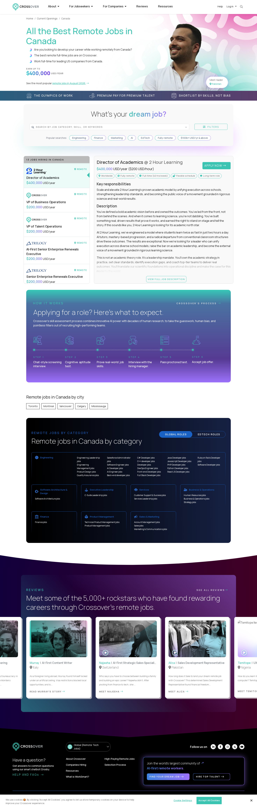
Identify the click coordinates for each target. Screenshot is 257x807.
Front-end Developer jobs (149, 471)
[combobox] (102, 126)
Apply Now (213, 165)
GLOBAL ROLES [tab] (176, 434)
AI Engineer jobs (114, 471)
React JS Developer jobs (178, 471)
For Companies (113, 6)
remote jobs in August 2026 (69, 83)
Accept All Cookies (209, 800)
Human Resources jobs (195, 495)
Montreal (48, 406)
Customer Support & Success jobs (150, 495)
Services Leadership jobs (145, 498)
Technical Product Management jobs (102, 522)
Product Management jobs (97, 525)
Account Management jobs (147, 522)
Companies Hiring (76, 764)
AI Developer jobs (115, 468)
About (52, 6)
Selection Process (115, 764)
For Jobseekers (79, 6)
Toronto (33, 406)
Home (29, 18)
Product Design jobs (86, 471)
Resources (165, 6)
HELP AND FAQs (26, 775)
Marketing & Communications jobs (150, 529)
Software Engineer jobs (118, 464)
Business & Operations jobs (196, 498)
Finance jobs (41, 522)
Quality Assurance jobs (88, 475)
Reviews (142, 6)
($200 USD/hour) (141, 169)
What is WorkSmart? (77, 776)
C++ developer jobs (146, 461)
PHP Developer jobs (176, 464)
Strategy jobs (190, 502)
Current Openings (47, 18)
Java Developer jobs (176, 457)
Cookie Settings (183, 800)
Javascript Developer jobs (179, 461)
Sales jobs (138, 525)
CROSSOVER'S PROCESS (197, 303)
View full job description (166, 279)
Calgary (81, 406)
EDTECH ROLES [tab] (209, 434)
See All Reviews (211, 590)
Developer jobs (144, 464)
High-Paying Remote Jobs (120, 758)
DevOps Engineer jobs (147, 468)
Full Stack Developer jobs (148, 475)
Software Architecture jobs (47, 498)
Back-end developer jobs (118, 475)
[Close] (251, 800)
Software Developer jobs (209, 464)
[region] (128, 801)
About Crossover (76, 758)
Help (220, 6)
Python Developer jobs (177, 468)
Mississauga (98, 406)
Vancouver (65, 406)
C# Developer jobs (146, 457)
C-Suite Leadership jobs (96, 495)
